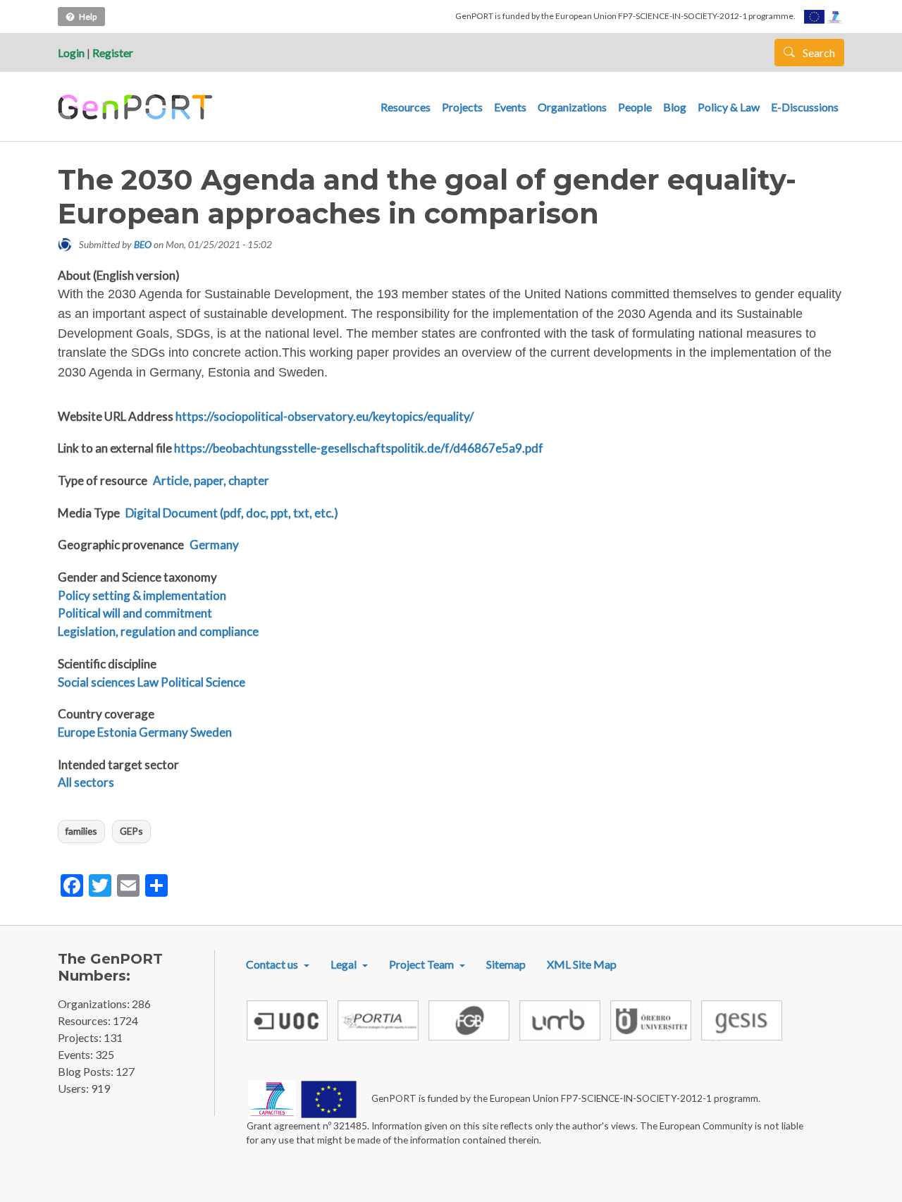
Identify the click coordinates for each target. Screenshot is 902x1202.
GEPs (131, 831)
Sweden (211, 732)
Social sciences (96, 682)
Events (510, 107)
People (635, 107)
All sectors (86, 782)
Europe (76, 732)
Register (112, 52)
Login (71, 52)
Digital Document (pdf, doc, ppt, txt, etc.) (231, 512)
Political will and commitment (135, 613)
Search (818, 52)
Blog (674, 107)
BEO (143, 244)
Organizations (572, 107)
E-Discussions (805, 107)
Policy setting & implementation (142, 595)
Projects (462, 107)
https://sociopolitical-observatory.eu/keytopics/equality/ (324, 416)
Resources (406, 107)
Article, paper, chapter (211, 480)
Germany (214, 544)
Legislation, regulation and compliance (158, 631)
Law (148, 682)
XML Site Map (582, 964)
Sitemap (506, 964)
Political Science (203, 682)
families (81, 831)
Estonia (117, 732)
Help (88, 16)
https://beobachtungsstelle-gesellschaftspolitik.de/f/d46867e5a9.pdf (358, 448)
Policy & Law (729, 107)
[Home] (137, 107)
